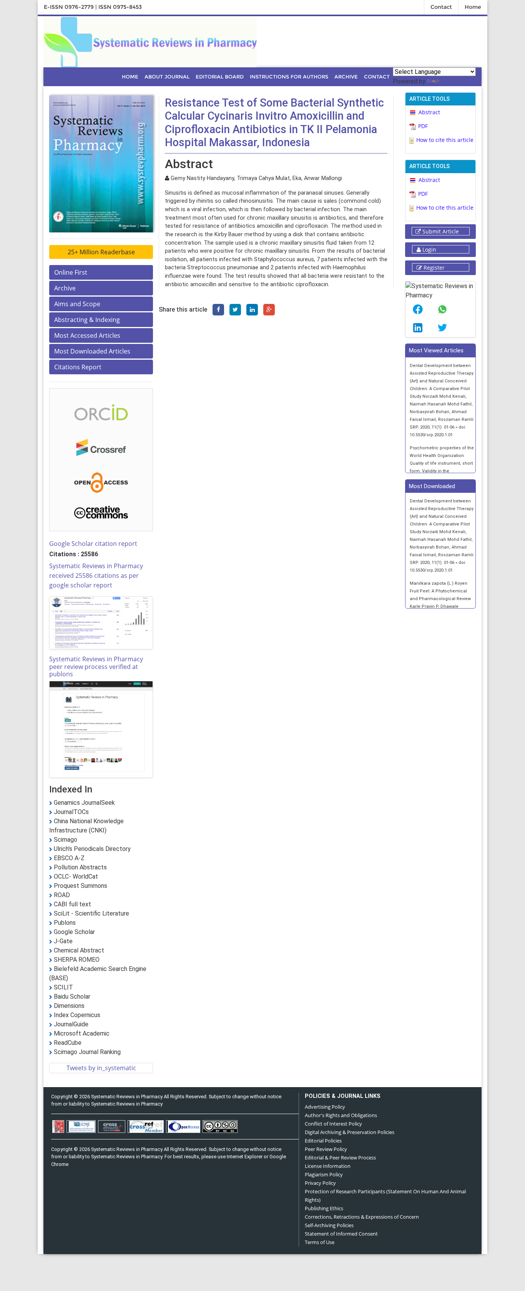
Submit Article (440, 231)
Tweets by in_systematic (101, 1068)
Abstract (429, 112)
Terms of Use (319, 1242)
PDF (423, 126)
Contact (441, 6)
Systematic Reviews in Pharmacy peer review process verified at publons (96, 666)
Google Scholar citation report (93, 543)
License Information (328, 1166)
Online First (70, 272)
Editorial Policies (323, 1140)
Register (433, 267)
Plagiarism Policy (324, 1174)
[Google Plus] (269, 309)
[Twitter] (235, 309)
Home (473, 6)
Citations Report (77, 367)
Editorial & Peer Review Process (340, 1157)
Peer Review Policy (326, 1149)
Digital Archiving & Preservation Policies (349, 1132)
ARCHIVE (346, 77)
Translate (455, 81)
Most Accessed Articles (87, 335)
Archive (65, 288)
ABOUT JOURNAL (167, 77)
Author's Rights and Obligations (341, 1115)
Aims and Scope (77, 304)
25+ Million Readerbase (101, 252)
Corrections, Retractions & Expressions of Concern (362, 1216)
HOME (130, 77)
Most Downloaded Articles (92, 351)
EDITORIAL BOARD (220, 77)
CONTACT (377, 77)
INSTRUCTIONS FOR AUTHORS (289, 77)
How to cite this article (444, 139)
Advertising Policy (325, 1106)
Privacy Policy (320, 1182)
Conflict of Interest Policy (333, 1123)
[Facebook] (218, 309)
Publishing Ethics (324, 1208)
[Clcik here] (101, 411)
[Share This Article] (417, 309)
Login (428, 249)
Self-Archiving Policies (329, 1225)
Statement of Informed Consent (341, 1233)
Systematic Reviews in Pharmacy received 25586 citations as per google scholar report (96, 575)
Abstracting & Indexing (87, 319)
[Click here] (150, 41)
